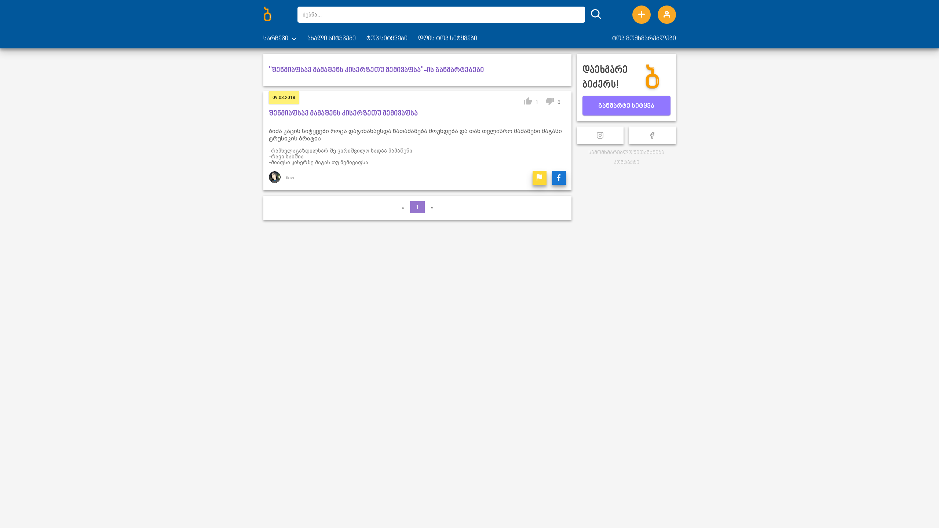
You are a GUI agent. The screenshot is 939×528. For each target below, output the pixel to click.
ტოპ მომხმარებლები (644, 39)
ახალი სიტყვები (331, 39)
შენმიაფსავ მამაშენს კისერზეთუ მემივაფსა (343, 113)
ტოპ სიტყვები (387, 39)
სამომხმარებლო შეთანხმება (626, 153)
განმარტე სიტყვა (626, 106)
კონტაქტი (626, 163)
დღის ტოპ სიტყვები (447, 39)
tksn (290, 177)
